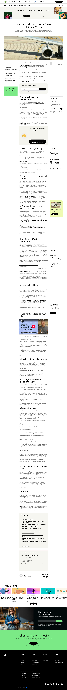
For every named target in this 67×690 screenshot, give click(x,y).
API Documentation (47, 658)
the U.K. (40, 227)
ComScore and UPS (25, 65)
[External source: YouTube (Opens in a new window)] (51, 684)
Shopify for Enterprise (59, 662)
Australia (35, 227)
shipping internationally (30, 370)
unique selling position (24, 271)
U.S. (28, 227)
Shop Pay (56, 658)
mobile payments (23, 161)
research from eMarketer (24, 67)
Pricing (26, 1)
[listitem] (33, 594)
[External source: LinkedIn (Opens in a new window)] (59, 684)
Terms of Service (21, 684)
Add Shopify (53, 312)
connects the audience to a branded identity (28, 265)
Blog (5, 5)
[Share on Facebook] (41, 577)
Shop (56, 657)
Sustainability (23, 673)
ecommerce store (23, 123)
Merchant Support (35, 657)
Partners (22, 660)
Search (60, 5)
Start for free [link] (42, 89)
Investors (23, 658)
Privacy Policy (57, 114)
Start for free (59, 1)
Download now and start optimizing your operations (37, 141)
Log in (53, 1)
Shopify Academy (35, 662)
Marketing (21, 5)
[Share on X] (44, 577)
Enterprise (31, 1)
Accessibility (23, 677)
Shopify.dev (45, 657)
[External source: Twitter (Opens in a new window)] (48, 684)
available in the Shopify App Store (35, 426)
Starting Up (16, 5)
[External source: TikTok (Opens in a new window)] (56, 684)
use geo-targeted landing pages (29, 196)
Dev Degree (45, 660)
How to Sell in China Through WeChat (30, 526)
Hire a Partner (34, 660)
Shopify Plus (57, 660)
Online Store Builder (36, 673)
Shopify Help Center (36, 658)
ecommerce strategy (26, 81)
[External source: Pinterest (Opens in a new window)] (62, 684)
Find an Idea (10, 5)
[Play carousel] (33, 604)
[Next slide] (36, 604)
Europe (30, 227)
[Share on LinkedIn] (47, 577)
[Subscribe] (61, 109)
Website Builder (35, 675)
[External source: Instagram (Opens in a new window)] (53, 684)
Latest (25, 5)
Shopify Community (36, 664)
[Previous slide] (31, 604)
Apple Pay (28, 164)
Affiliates (22, 662)
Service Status (23, 665)
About (22, 657)
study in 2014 (38, 103)
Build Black (23, 675)
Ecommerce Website (36, 677)
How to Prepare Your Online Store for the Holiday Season (34, 524)
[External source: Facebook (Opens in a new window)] (45, 684)
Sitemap (34, 684)
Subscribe (59, 621)
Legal (22, 664)
